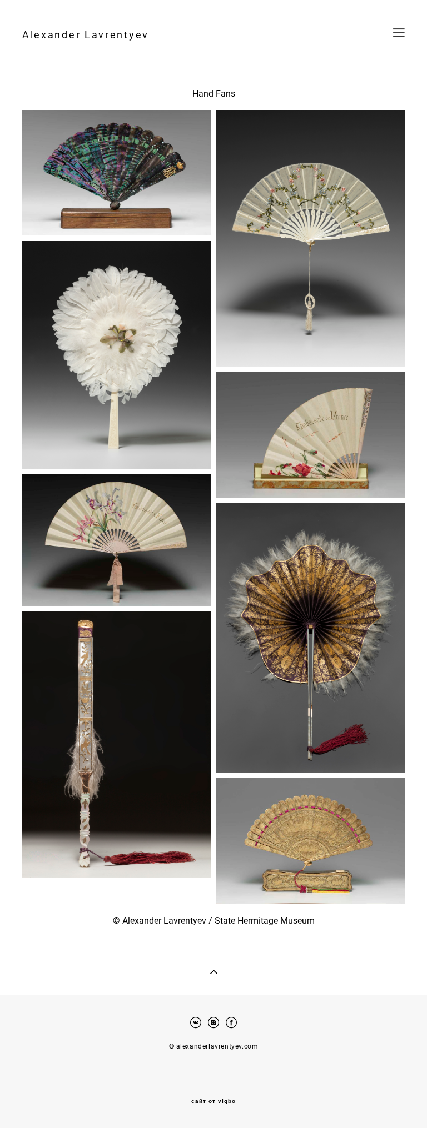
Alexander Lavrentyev (85, 34)
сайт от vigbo (213, 1101)
